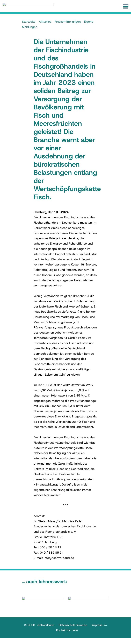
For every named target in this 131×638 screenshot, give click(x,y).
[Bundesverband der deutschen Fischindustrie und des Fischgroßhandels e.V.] (28, 7)
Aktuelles (45, 22)
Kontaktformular (67, 630)
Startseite (28, 22)
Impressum (99, 625)
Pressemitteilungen (68, 22)
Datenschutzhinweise (73, 625)
